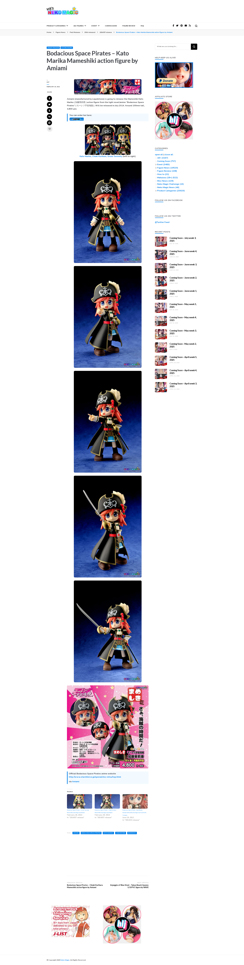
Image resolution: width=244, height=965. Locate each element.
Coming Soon (111, 26)
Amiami (75, 781)
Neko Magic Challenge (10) (170, 184)
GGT (48, 82)
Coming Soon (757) (166, 161)
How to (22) (163, 174)
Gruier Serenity (114, 156)
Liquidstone (120, 833)
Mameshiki (132, 833)
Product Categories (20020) (171, 190)
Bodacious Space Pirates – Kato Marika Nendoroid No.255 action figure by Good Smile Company (134, 812)
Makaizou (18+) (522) (167, 177)
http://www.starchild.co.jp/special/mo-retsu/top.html (95, 777)
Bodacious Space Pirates (91, 833)
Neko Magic (64, 960)
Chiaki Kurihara (99, 156)
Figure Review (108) (167, 171)
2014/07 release (53, 47)
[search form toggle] (196, 26)
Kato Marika (85, 156)
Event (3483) (163, 164)
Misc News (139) (165, 181)
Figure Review (128, 26)
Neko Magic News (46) (168, 187)
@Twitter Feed (162, 222)
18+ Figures (78, 26)
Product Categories (56, 26)
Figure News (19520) (167, 167)
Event (94, 26)
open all (159, 154)
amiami (76, 833)
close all (169, 154)
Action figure (66, 47)
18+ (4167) (162, 157)
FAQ (142, 26)
